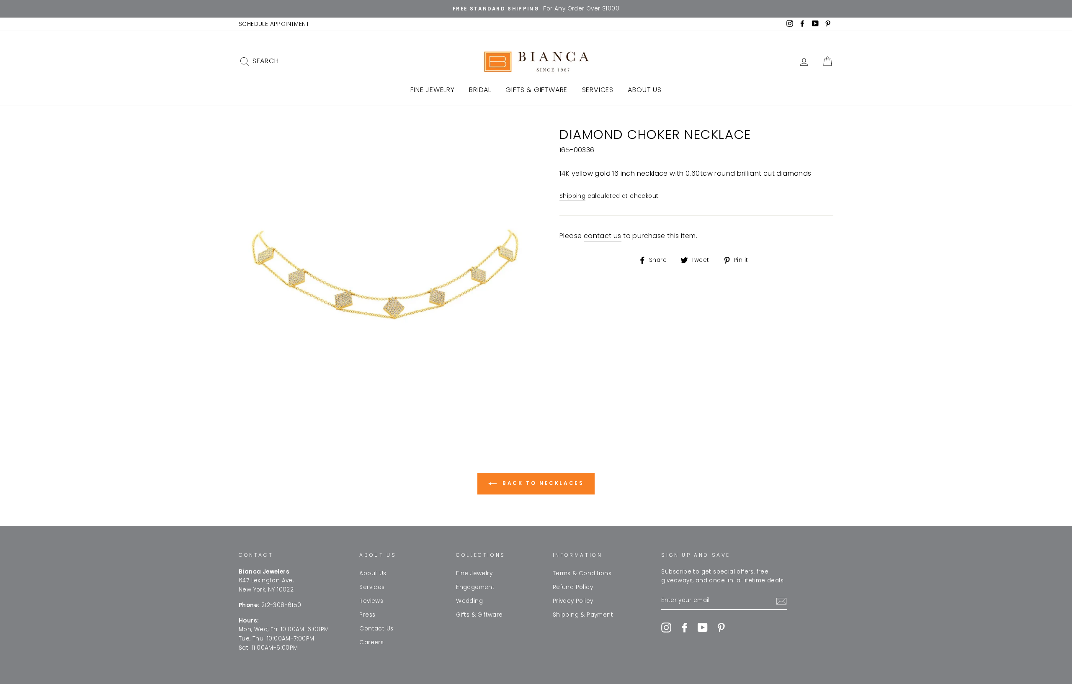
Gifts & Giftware (536, 90)
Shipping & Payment (583, 615)
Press (367, 615)
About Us (644, 90)
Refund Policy (573, 587)
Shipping (572, 196)
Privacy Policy (573, 601)
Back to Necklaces (542, 483)
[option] (536, 8)
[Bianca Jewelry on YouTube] (703, 628)
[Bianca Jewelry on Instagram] (666, 628)
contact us (602, 236)
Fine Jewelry (432, 90)
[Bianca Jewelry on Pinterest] (721, 628)
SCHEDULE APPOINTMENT (274, 24)
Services (597, 90)
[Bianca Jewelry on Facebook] (685, 628)
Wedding (469, 601)
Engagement (475, 587)
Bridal (480, 90)
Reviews (371, 601)
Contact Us (376, 629)
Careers (371, 642)
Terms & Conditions (582, 573)
